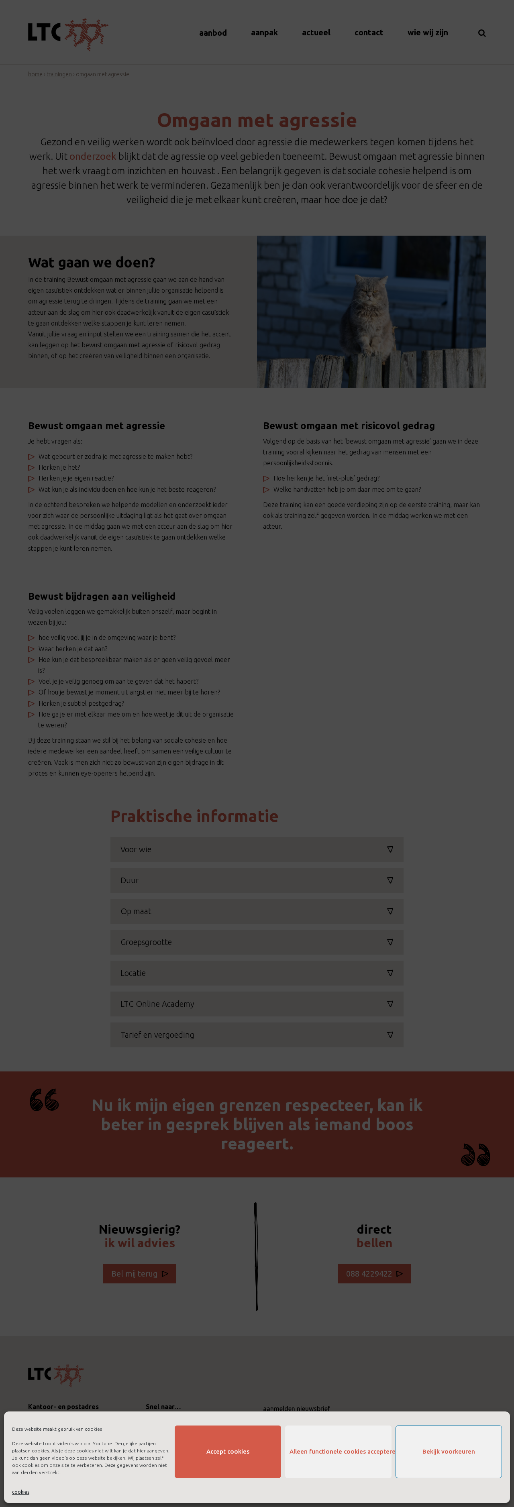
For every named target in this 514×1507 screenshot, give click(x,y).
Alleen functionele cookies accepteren (341, 1451)
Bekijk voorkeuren (448, 1451)
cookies (20, 1492)
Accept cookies (227, 1451)
